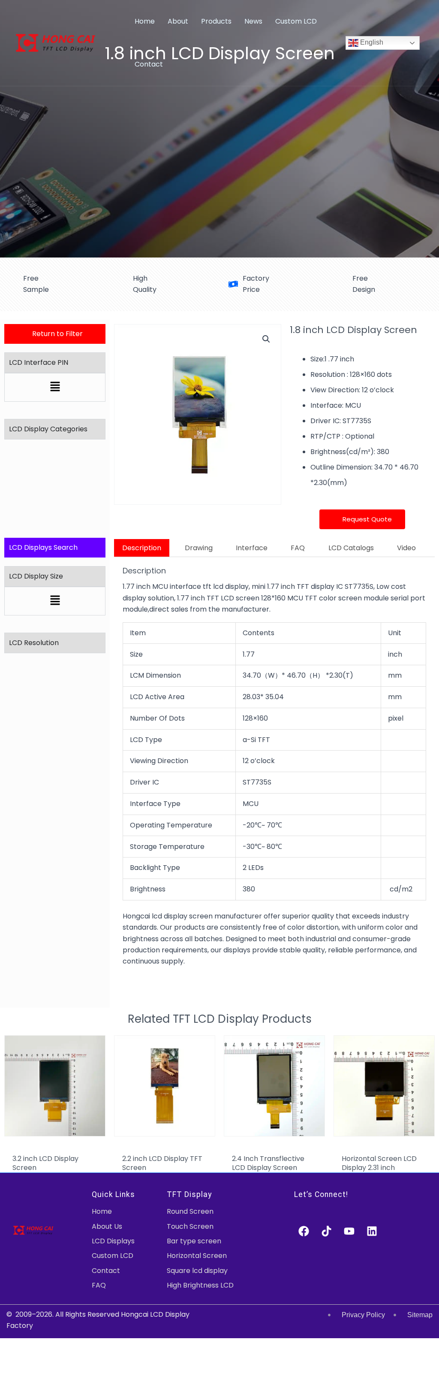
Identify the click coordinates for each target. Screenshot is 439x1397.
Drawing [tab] (199, 548)
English (370, 42)
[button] (54, 387)
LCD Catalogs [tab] (351, 548)
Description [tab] (141, 548)
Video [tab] (406, 548)
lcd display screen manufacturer (208, 916)
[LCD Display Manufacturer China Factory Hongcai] (55, 42)
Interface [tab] (252, 548)
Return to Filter (57, 334)
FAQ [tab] (298, 548)
